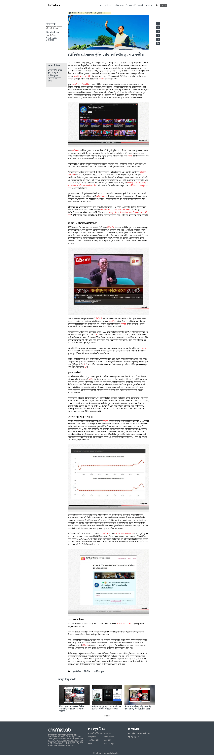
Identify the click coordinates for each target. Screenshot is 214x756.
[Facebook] (129, 737)
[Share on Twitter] (158, 31)
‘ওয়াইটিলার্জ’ (105, 533)
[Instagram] (132, 737)
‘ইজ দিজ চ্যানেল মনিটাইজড (124, 533)
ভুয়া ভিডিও (77, 671)
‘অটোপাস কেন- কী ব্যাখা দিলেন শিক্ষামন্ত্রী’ (115, 209)
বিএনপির (112, 321)
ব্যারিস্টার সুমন (99, 671)
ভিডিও (130, 156)
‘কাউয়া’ (123, 324)
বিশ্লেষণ (105, 421)
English (163, 5)
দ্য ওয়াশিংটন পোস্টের (124, 623)
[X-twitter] (139, 737)
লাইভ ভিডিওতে (101, 196)
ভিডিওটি (99, 318)
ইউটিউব (87, 671)
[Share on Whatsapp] (158, 27)
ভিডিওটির (110, 227)
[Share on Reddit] (158, 39)
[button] (109, 5)
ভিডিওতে (75, 150)
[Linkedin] (135, 737)
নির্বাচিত (101, 79)
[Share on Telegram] (158, 35)
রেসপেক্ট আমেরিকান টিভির (81, 84)
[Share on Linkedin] (158, 43)
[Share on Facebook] (158, 23)
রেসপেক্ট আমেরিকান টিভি (82, 76)
